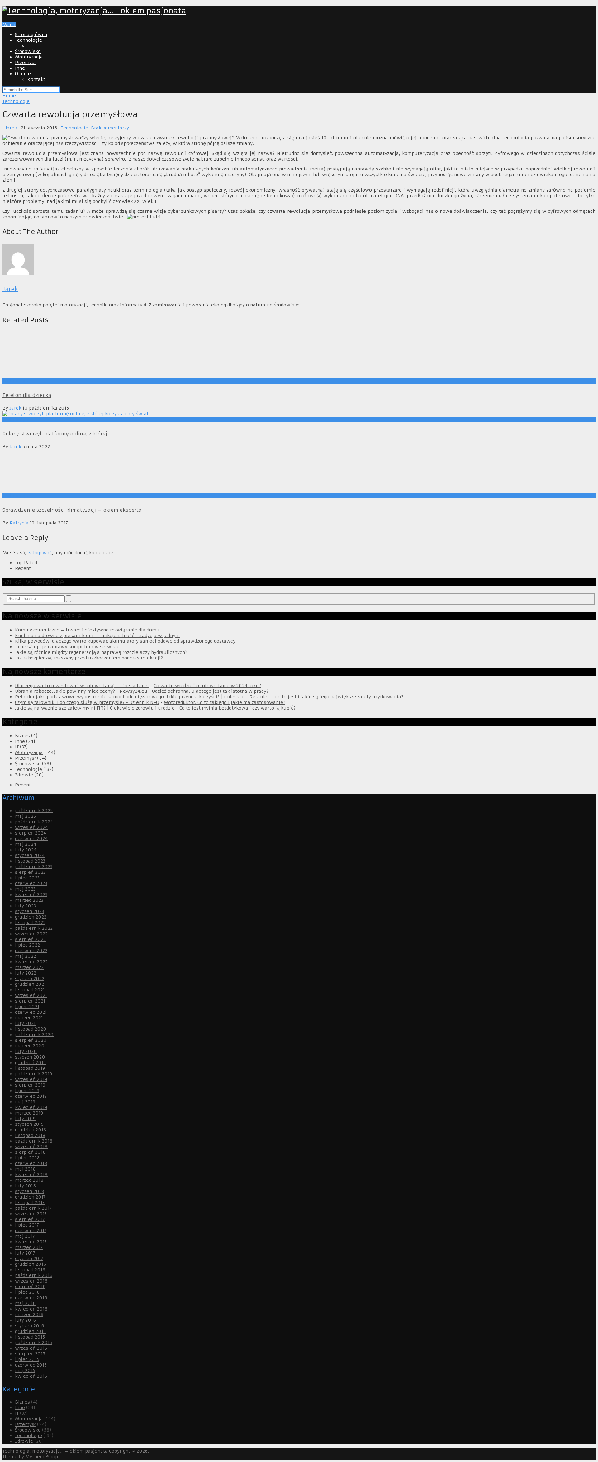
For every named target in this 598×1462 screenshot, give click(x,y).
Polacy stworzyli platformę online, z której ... (57, 854)
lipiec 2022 (27, 1365)
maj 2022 (25, 1377)
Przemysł (25, 62)
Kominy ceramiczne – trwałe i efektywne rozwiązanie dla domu (87, 1050)
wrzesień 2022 (31, 1354)
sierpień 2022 (30, 1360)
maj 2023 (25, 1309)
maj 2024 (25, 1265)
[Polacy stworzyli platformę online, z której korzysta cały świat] (299, 834)
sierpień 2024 (30, 1253)
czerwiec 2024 (31, 1259)
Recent (23, 989)
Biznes (22, 1156)
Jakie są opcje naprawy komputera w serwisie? (68, 1067)
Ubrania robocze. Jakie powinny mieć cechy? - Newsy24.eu (81, 1112)
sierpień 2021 (30, 1421)
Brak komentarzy (109, 128)
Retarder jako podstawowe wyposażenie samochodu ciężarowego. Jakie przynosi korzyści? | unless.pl (130, 1117)
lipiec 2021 (27, 1427)
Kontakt (36, 79)
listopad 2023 (30, 1281)
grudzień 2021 (30, 1405)
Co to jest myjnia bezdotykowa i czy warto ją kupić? (237, 1128)
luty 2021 (25, 1444)
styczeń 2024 (30, 1276)
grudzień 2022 (30, 1337)
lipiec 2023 (27, 1298)
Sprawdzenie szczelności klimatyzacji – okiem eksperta (72, 931)
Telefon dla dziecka (26, 816)
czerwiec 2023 (31, 1304)
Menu (9, 24)
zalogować (40, 973)
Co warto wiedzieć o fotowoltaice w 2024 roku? (207, 1106)
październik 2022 (34, 1349)
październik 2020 (34, 1455)
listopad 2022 (30, 1343)
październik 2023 (33, 1287)
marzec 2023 (29, 1321)
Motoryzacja (29, 57)
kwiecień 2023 (31, 1315)
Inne (20, 68)
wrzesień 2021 (31, 1416)
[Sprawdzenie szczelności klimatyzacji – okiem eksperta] (299, 891)
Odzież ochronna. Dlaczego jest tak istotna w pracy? (210, 1112)
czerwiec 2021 (31, 1433)
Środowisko (28, 51)
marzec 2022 (29, 1388)
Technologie (28, 40)
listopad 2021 (30, 1410)
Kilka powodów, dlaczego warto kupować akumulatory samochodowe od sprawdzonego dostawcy (125, 1061)
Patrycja (19, 943)
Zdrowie (24, 1195)
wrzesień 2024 (31, 1248)
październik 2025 (34, 1231)
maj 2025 (25, 1237)
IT (29, 46)
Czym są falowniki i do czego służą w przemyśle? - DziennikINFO (87, 1123)
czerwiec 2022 (31, 1371)
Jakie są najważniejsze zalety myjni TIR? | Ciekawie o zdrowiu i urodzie (95, 1128)
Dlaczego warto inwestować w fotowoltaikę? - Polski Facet (82, 1106)
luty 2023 (25, 1326)
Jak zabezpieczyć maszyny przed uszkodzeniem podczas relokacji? (89, 1078)
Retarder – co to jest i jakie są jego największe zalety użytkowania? (326, 1117)
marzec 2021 (29, 1438)
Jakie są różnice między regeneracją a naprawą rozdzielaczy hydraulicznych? (101, 1073)
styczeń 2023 (29, 1332)
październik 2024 (34, 1242)
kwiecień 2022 (31, 1382)
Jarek (11, 128)
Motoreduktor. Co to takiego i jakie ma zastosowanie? (224, 1123)
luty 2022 (25, 1393)
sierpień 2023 (30, 1293)
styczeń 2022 (29, 1399)
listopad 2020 (30, 1449)
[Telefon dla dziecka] (299, 565)
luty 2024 (25, 1270)
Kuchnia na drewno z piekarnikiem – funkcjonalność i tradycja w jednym (97, 1056)
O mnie (23, 74)
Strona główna (31, 34)
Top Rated (26, 983)
